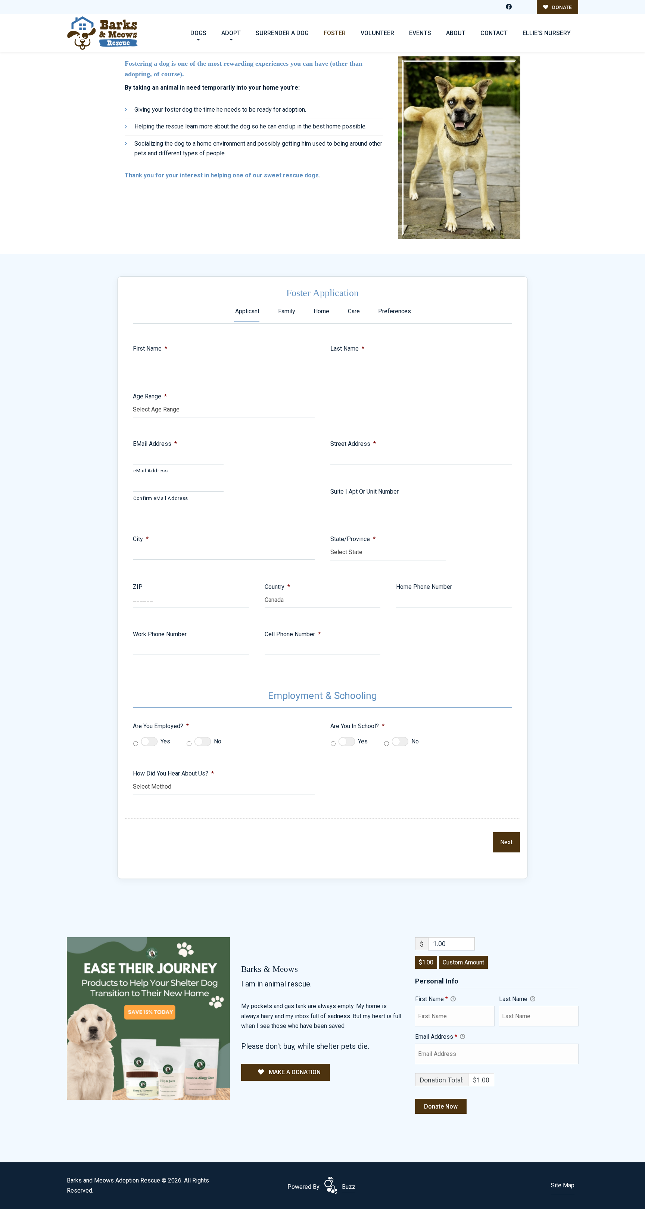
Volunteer (377, 33)
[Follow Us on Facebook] (509, 7)
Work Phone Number (160, 634)
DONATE (561, 7)
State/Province (353, 539)
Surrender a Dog (282, 33)
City (141, 539)
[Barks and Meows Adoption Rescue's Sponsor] (148, 1018)
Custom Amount (463, 962)
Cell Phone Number (293, 634)
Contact (494, 33)
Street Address (353, 443)
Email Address (436, 1036)
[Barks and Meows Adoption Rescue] (102, 33)
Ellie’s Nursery (547, 33)
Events (420, 33)
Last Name (347, 348)
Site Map (562, 1185)
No (217, 741)
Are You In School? (357, 726)
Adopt (231, 33)
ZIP (138, 586)
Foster (335, 33)
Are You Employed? (161, 726)
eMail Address (155, 443)
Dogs (198, 33)
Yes (165, 741)
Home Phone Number (424, 586)
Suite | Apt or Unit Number (364, 491)
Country (277, 586)
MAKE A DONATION (294, 1072)
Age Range (150, 396)
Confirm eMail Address (160, 498)
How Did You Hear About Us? (173, 773)
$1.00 (426, 962)
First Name (150, 348)
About (455, 33)
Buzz (348, 1186)
